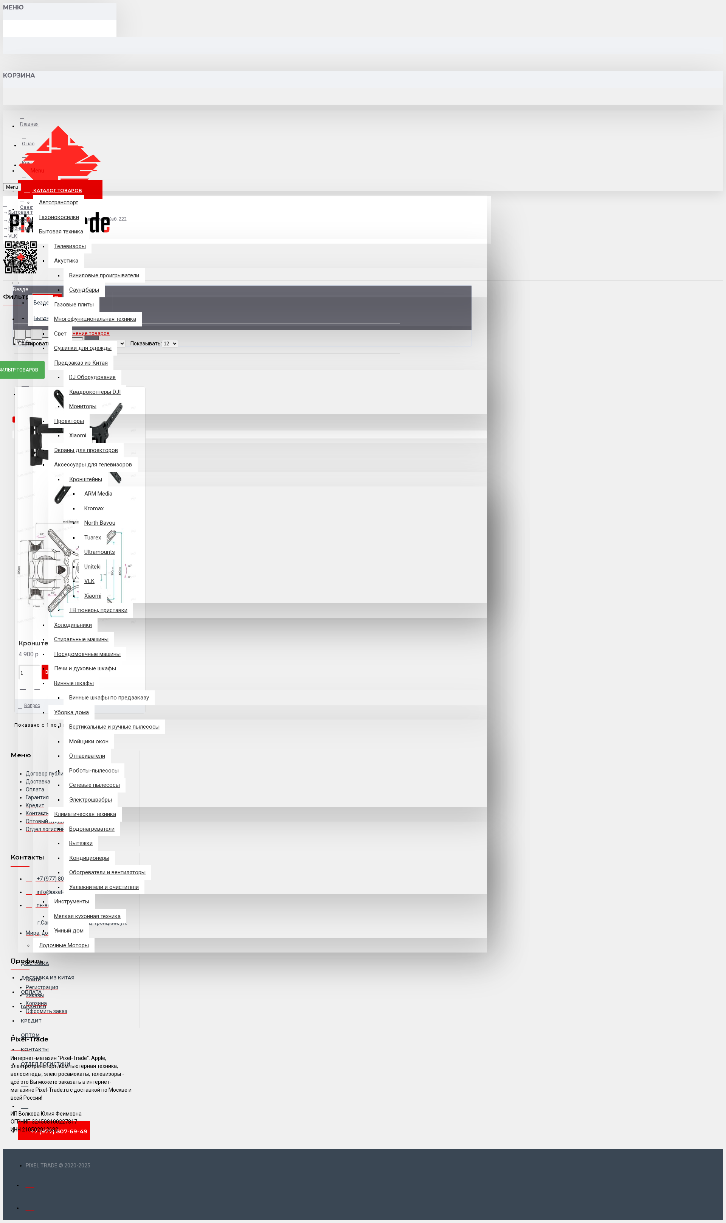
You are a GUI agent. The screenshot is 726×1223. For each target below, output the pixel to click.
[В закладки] (25, 686)
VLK (12, 236)
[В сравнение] (40, 687)
